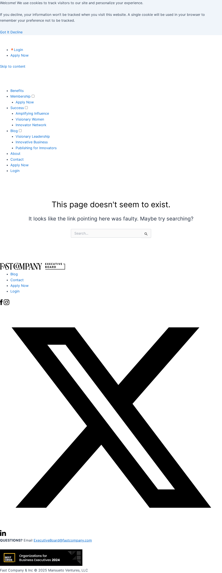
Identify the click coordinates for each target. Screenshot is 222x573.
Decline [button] (16, 32)
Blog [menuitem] (14, 274)
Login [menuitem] (15, 291)
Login (18, 49)
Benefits (17, 90)
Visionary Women (30, 119)
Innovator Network (31, 125)
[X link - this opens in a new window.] (111, 527)
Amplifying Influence (32, 113)
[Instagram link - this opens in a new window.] (6, 304)
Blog (14, 131)
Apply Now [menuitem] (19, 285)
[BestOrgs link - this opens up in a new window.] (41, 564)
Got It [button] (5, 32)
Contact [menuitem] (17, 280)
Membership (20, 96)
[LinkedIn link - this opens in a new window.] (3, 534)
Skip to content (12, 66)
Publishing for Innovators (36, 148)
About (15, 153)
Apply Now (19, 55)
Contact (17, 159)
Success (17, 108)
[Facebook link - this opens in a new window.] (2, 304)
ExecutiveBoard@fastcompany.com (63, 540)
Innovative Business (32, 142)
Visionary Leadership (33, 136)
